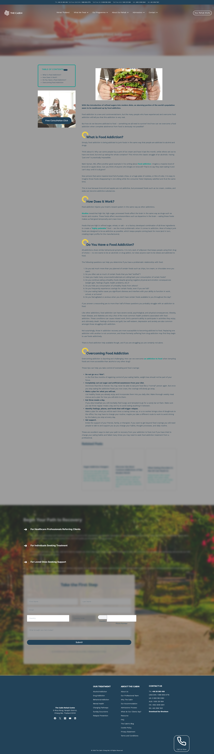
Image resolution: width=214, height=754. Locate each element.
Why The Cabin (127, 700)
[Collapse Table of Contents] (66, 70)
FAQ (122, 720)
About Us (124, 691)
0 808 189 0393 (106, 2)
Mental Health (98, 704)
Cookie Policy (126, 728)
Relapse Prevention (100, 716)
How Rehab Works (202, 13)
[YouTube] (70, 718)
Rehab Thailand (63, 12)
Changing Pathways (100, 708)
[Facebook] (55, 718)
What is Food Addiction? (52, 75)
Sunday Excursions (100, 712)
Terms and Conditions (129, 736)
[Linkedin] (75, 718)
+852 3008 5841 (141, 2)
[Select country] (102, 617)
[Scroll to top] (212, 643)
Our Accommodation (129, 704)
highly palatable (99, 228)
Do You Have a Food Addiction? (54, 80)
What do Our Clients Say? (131, 712)
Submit (79, 642)
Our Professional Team (130, 695)
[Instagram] (65, 718)
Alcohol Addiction (100, 691)
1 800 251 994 (126, 2)
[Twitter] (60, 718)
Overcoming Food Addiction (53, 83)
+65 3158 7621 (154, 2)
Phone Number (122, 624)
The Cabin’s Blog (127, 724)
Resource (124, 716)
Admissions (137, 12)
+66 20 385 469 (63, 2)
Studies (85, 213)
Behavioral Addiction (101, 700)
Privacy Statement (128, 732)
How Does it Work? (50, 77)
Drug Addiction (99, 695)
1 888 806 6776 (86, 2)
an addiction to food (153, 359)
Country (102, 621)
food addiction (144, 164)
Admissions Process (129, 708)
